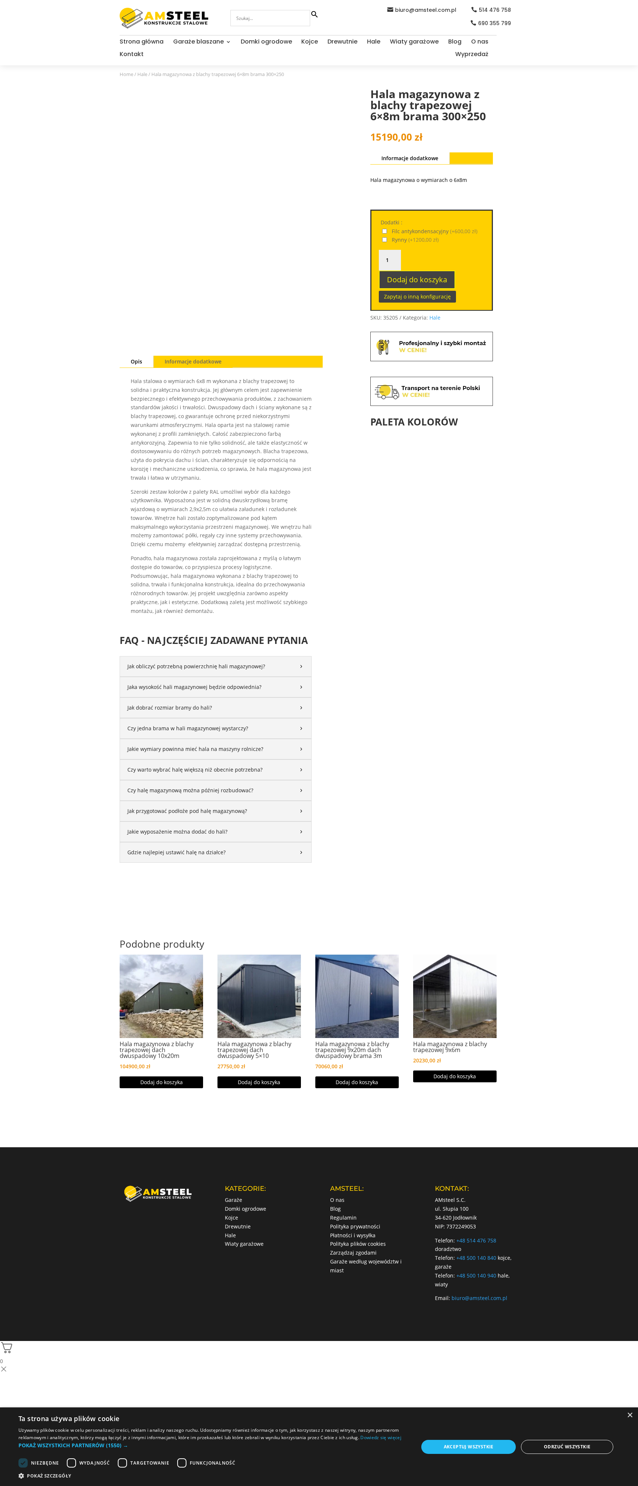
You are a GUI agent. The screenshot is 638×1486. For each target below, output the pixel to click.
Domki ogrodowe (266, 42)
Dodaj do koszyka (417, 280)
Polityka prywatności (355, 1226)
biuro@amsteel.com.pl (425, 10)
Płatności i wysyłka (352, 1235)
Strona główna (142, 42)
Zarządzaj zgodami (353, 1252)
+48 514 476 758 (476, 1240)
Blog (455, 42)
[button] (212, 1445)
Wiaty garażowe (414, 42)
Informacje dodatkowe (193, 361)
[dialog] (319, 1446)
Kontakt (132, 55)
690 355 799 (494, 23)
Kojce (309, 42)
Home (126, 74)
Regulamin (343, 1217)
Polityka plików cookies (358, 1243)
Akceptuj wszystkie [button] (469, 1447)
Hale (373, 42)
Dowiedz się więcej (380, 1437)
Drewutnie (342, 42)
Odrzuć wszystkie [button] (567, 1447)
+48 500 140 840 (476, 1257)
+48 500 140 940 (476, 1275)
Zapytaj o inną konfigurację (417, 296)
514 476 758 (495, 10)
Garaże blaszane (198, 42)
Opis (136, 361)
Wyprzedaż (471, 55)
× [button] (629, 1415)
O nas (479, 42)
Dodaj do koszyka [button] (161, 1082)
